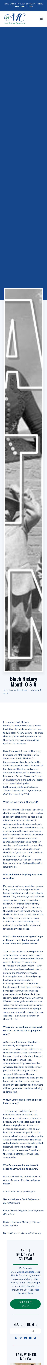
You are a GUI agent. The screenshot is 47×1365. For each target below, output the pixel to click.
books (15, 1275)
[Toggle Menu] (41, 18)
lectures (33, 1271)
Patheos (15, 725)
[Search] (32, 1331)
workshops (22, 1271)
